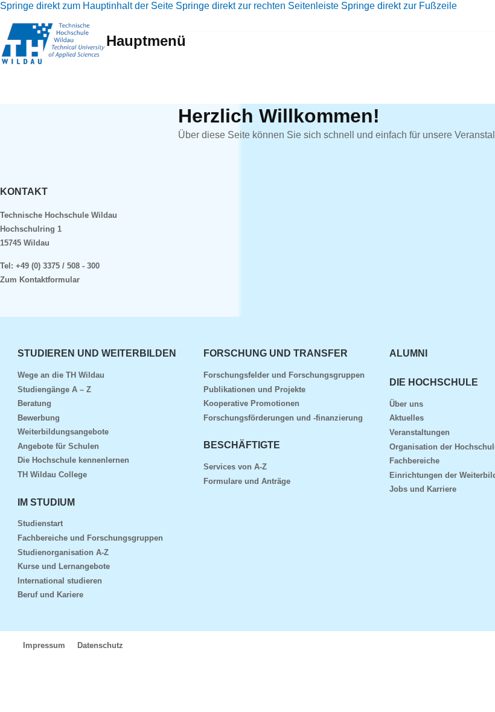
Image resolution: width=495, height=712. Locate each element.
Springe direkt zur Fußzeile (399, 6)
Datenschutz (100, 645)
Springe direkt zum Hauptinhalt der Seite (86, 6)
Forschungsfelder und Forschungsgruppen (284, 375)
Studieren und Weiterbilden (97, 353)
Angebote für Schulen (58, 446)
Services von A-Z (235, 466)
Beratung (34, 403)
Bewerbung (39, 417)
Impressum (44, 645)
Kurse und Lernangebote (64, 566)
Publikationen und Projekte (254, 389)
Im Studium (46, 502)
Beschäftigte (241, 445)
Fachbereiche (414, 460)
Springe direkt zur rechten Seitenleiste (257, 6)
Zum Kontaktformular (40, 279)
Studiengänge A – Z (54, 389)
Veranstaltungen (419, 432)
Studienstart (40, 523)
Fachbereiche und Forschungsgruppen (90, 537)
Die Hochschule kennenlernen (73, 460)
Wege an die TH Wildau (61, 375)
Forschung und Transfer (275, 353)
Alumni (408, 353)
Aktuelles (406, 417)
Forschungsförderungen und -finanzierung (283, 417)
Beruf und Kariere (50, 594)
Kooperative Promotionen (251, 403)
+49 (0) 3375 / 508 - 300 (58, 265)
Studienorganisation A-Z (63, 552)
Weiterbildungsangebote (63, 431)
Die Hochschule (433, 382)
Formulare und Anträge (246, 481)
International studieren (60, 580)
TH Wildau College (52, 474)
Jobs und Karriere (422, 489)
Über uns (406, 403)
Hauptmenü (146, 41)
